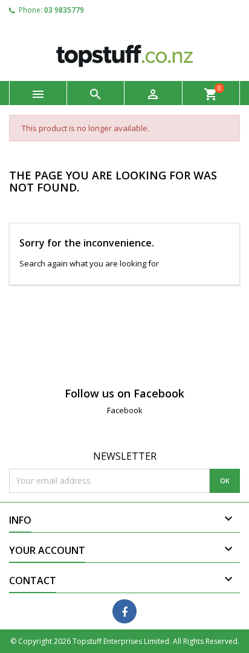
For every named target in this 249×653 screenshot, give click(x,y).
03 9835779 (64, 10)
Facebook (125, 410)
